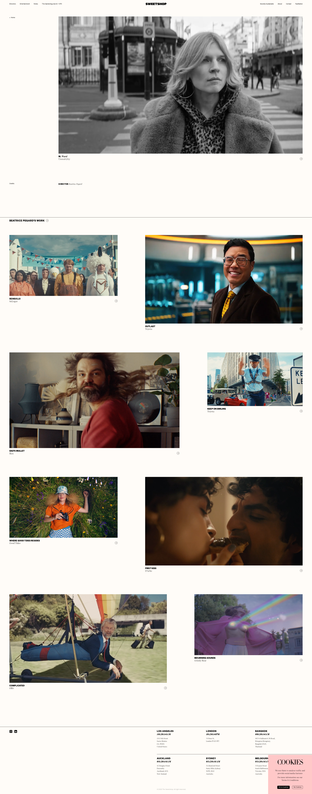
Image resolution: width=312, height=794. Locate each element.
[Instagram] (10, 731)
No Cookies (298, 787)
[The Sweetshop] (156, 4)
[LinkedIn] (15, 731)
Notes (36, 4)
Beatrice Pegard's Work (27, 220)
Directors (12, 4)
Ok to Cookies (283, 787)
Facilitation (299, 4)
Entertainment (25, 4)
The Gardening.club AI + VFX (52, 4)
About (280, 4)
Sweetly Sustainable (267, 4)
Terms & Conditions (290, 780)
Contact (288, 4)
